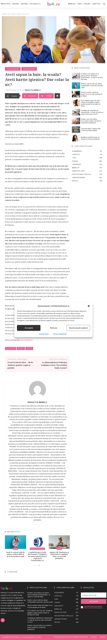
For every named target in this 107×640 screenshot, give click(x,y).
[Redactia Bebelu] (37, 389)
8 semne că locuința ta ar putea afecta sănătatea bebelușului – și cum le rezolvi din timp (92, 76)
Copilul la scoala (23, 14)
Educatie (10, 349)
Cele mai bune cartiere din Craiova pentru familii (90, 129)
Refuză (53, 328)
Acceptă (29, 328)
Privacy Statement (60, 334)
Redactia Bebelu (33, 90)
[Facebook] (3, 620)
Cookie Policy (44, 334)
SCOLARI (11, 14)
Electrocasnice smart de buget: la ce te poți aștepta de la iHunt (91, 94)
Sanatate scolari (29, 69)
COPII (15, 549)
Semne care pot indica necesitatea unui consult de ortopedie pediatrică (91, 121)
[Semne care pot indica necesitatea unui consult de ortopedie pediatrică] (76, 121)
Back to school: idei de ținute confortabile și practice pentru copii (15, 554)
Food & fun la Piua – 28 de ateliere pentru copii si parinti (20, 365)
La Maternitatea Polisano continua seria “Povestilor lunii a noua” (54, 365)
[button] (88, 306)
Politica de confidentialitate (93, 608)
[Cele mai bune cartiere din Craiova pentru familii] (76, 129)
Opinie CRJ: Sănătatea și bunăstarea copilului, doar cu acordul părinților (59, 555)
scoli (29, 349)
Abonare (93, 601)
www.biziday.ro (26, 340)
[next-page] (39, 565)
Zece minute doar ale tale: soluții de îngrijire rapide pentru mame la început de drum (90, 103)
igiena (20, 349)
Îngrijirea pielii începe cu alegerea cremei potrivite (90, 138)
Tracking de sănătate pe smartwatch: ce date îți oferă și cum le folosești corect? (92, 112)
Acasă (4, 14)
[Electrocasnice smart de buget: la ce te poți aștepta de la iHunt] (76, 94)
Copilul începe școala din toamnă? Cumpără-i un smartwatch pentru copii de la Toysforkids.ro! (37, 556)
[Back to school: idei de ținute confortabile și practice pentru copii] (15, 542)
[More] (57, 95)
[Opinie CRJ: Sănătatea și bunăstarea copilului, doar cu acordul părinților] (59, 542)
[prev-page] (35, 565)
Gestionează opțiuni (78, 328)
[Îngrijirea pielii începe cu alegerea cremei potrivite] (76, 138)
